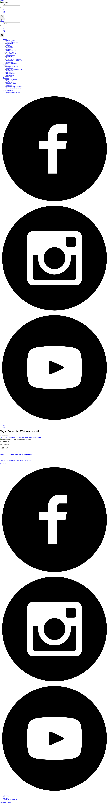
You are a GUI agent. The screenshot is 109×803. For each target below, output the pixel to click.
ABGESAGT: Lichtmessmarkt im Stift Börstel (16, 454)
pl (4, 9)
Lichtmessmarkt (19, 460)
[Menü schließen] (2, 16)
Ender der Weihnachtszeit (7, 460)
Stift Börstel (27, 460)
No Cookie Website (5, 802)
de (4, 12)
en (4, 11)
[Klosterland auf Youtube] (54, 421)
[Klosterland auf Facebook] (54, 203)
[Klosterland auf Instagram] (54, 312)
